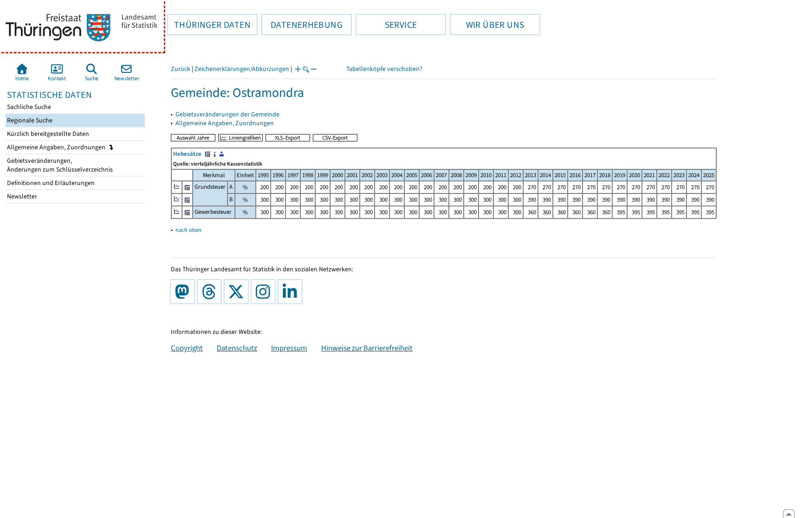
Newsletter (21, 196)
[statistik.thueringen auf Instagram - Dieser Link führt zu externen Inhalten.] (265, 291)
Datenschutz (237, 348)
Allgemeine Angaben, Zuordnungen (57, 147)
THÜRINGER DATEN (209, 25)
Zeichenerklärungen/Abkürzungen (241, 68)
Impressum (289, 348)
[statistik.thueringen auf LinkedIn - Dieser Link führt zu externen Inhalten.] (291, 291)
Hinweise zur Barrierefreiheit (367, 348)
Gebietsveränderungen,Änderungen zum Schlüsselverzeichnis (59, 165)
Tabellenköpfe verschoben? (384, 68)
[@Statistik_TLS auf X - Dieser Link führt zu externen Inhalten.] (238, 291)
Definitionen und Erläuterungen (50, 183)
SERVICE (386, 25)
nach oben (188, 230)
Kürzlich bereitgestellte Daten (47, 133)
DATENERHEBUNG (302, 25)
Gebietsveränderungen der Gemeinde (227, 114)
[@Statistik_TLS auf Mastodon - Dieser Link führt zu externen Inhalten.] (184, 291)
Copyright (187, 348)
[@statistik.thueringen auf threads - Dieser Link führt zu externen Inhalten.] (211, 291)
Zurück (180, 68)
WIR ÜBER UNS (487, 25)
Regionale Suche (29, 120)
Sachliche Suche (28, 106)
